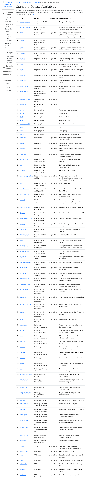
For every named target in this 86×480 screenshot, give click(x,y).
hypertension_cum (26, 218)
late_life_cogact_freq (26, 176)
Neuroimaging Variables (11, 57)
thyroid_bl (23, 257)
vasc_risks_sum (25, 284)
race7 (21, 131)
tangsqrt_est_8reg (25, 393)
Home (18, 2)
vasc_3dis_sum (24, 279)
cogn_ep (22, 59)
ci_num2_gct (24, 420)
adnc (21, 336)
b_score (22, 341)
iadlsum (22, 143)
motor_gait (23, 297)
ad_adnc (22, 330)
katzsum (22, 149)
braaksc (22, 347)
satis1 (22, 455)
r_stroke (22, 53)
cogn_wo (23, 81)
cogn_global (24, 86)
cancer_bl (23, 229)
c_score (22, 352)
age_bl (22, 110)
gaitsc (22, 319)
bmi (21, 183)
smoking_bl (23, 170)
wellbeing (23, 475)
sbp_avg (22, 224)
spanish (22, 134)
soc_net (22, 200)
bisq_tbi (22, 240)
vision (22, 446)
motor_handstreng (26, 304)
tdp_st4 (22, 400)
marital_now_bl (25, 124)
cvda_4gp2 (23, 415)
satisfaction (23, 464)
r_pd (21, 48)
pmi (21, 369)
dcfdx (21, 33)
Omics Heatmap (9, 39)
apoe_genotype (25, 22)
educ (21, 120)
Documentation (27, 2)
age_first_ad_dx (25, 27)
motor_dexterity (25, 289)
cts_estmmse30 (25, 99)
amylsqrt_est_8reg (26, 374)
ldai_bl (22, 165)
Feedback (8, 90)
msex (21, 127)
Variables (8, 43)
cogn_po (22, 64)
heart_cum (23, 268)
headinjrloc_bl (24, 246)
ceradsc (22, 358)
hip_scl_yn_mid (24, 380)
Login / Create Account (7, 85)
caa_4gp (22, 409)
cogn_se (22, 75)
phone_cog (23, 104)
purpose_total (24, 451)
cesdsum (23, 138)
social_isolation (25, 207)
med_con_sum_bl (25, 251)
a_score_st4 (23, 325)
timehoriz (23, 469)
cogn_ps (22, 70)
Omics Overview (9, 35)
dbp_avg (22, 213)
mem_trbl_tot (24, 91)
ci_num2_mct (24, 428)
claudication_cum (25, 262)
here (34, 14)
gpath (22, 363)
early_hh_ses (24, 435)
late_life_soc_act (25, 194)
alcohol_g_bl (24, 159)
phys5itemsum (24, 189)
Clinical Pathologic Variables (10, 52)
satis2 (22, 460)
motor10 (22, 312)
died (21, 117)
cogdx (22, 40)
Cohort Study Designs (9, 25)
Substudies (8, 29)
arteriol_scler (24, 404)
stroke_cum (23, 273)
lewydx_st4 (23, 387)
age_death (23, 113)
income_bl (23, 441)
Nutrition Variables (9, 61)
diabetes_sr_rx (24, 235)
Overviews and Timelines (8, 19)
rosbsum (23, 154)
